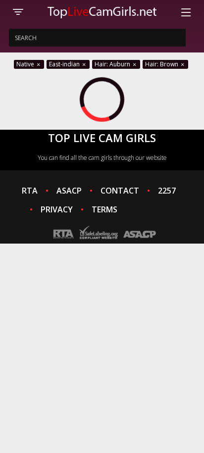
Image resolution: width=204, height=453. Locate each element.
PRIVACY (57, 209)
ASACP (69, 190)
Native (26, 64)
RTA (30, 190)
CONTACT (120, 190)
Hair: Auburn (113, 64)
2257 (167, 190)
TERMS (104, 209)
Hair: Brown (162, 64)
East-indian (65, 64)
